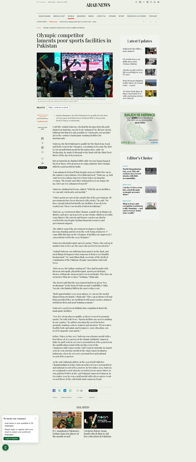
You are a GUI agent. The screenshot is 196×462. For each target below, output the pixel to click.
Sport (121, 16)
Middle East (59, 16)
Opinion (112, 16)
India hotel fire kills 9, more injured (132, 49)
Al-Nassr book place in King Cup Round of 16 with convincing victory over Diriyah (133, 94)
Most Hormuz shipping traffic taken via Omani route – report (133, 82)
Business (81, 16)
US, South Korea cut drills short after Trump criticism (131, 61)
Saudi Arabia (44, 16)
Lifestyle (101, 16)
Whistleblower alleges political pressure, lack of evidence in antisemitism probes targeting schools (90, 22)
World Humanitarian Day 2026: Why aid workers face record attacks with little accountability (132, 173)
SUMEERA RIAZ (42, 121)
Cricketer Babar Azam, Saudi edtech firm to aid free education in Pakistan (97, 433)
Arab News (42, 2)
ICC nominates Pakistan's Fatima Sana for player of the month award (66, 433)
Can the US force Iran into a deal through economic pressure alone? (132, 191)
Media (91, 16)
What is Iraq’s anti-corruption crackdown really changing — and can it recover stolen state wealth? (133, 208)
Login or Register (11, 438)
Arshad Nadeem (66, 397)
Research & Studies (136, 16)
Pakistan (91, 397)
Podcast (153, 16)
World (71, 16)
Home (39, 28)
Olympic (80, 397)
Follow (43, 168)
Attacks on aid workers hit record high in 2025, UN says (133, 72)
